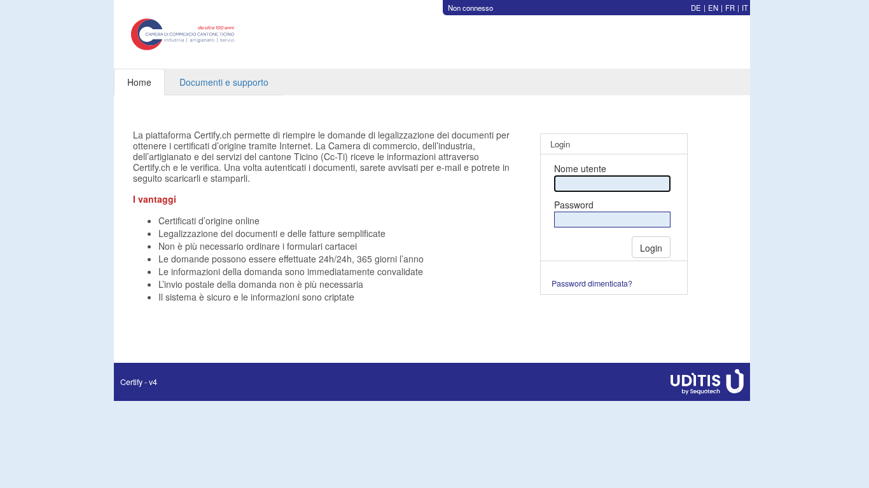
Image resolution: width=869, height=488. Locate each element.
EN (713, 8)
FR (730, 8)
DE (696, 8)
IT (745, 8)
